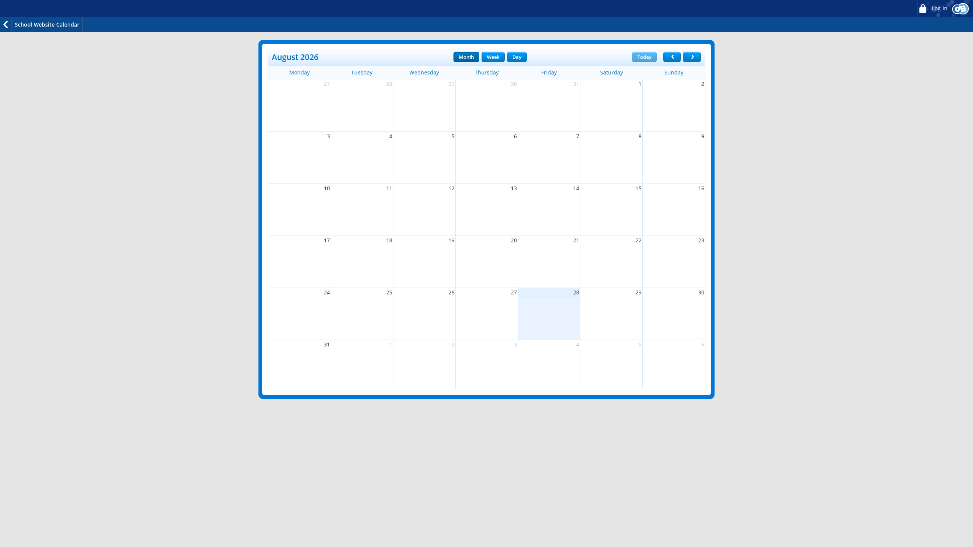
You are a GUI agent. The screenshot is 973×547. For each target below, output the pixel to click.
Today (644, 57)
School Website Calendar (47, 24)
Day (516, 57)
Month (466, 57)
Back (5, 24)
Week (493, 57)
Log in (939, 8)
